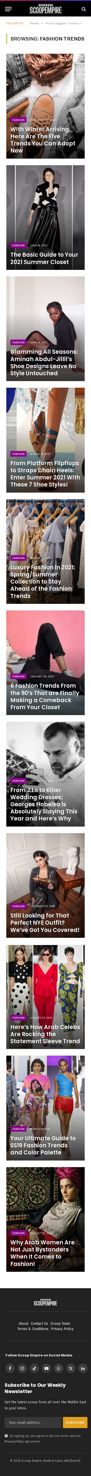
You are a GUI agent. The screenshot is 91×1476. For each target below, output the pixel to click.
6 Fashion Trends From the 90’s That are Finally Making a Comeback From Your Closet (44, 696)
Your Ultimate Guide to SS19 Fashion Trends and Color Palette (43, 1145)
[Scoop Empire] (45, 9)
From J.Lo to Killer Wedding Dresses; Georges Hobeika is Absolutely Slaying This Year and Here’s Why (43, 804)
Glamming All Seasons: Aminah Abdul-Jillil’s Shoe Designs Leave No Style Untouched (44, 362)
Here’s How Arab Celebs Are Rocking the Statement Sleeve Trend (45, 1034)
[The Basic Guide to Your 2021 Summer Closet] (45, 217)
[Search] (83, 9)
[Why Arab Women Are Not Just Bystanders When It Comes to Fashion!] (45, 1219)
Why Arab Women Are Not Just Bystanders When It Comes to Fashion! (42, 1253)
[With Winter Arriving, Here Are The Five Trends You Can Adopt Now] (45, 106)
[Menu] (8, 9)
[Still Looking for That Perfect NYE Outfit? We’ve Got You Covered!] (45, 885)
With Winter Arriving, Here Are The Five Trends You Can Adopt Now (42, 140)
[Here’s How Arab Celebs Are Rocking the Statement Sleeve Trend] (45, 996)
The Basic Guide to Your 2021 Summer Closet (44, 258)
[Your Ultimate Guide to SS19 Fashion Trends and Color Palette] (45, 1108)
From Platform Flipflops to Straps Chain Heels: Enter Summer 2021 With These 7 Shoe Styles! (45, 474)
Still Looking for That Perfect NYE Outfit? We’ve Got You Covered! (45, 923)
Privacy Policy (14, 1441)
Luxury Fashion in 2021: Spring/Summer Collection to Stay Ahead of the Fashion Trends (42, 582)
